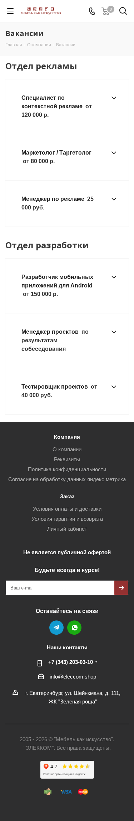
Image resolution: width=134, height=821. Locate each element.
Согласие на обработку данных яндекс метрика (67, 479)
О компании (67, 449)
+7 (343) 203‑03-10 (70, 662)
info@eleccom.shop (73, 677)
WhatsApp (74, 627)
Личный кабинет (67, 529)
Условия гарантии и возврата (67, 519)
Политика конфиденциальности (67, 469)
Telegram (56, 627)
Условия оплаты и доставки (67, 509)
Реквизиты (67, 459)
